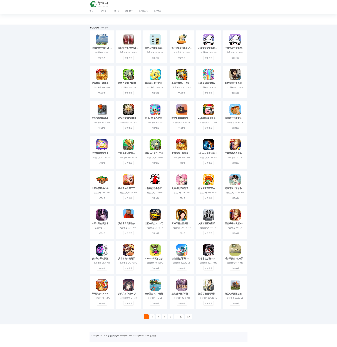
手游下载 (116, 11)
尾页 (188, 317)
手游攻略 (102, 11)
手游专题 (157, 11)
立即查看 (102, 58)
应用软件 (129, 11)
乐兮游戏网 (94, 27)
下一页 (179, 317)
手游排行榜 (143, 11)
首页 (91, 11)
